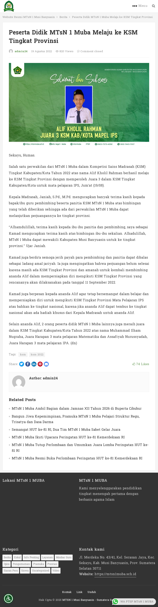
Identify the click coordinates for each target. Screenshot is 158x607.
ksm (23, 354)
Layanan (47, 557)
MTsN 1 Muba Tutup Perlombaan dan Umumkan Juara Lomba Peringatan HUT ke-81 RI (80, 447)
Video (55, 570)
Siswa (25, 570)
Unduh (91, 592)
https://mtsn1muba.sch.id (115, 574)
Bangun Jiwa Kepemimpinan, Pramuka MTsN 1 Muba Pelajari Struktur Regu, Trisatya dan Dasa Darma (75, 419)
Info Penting (31, 557)
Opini (6, 564)
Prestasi (52, 564)
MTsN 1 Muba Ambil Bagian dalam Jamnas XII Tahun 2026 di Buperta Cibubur (77, 409)
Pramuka (38, 564)
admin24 (21, 51)
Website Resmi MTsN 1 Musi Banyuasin (28, 17)
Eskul (17, 557)
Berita (63, 17)
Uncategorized (40, 570)
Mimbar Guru (63, 557)
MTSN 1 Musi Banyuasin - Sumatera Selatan (90, 600)
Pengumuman (21, 564)
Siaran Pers (11, 570)
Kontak (67, 592)
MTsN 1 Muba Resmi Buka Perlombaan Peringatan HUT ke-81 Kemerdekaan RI (77, 458)
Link (79, 592)
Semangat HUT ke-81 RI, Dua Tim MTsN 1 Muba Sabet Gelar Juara (66, 430)
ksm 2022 (37, 354)
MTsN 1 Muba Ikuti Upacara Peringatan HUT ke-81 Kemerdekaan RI (68, 437)
